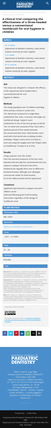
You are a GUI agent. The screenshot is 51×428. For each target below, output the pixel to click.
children (6, 226)
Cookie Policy (31, 413)
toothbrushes (27, 226)
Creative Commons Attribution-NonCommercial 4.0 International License (23, 320)
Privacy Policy (19, 413)
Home (4, 12)
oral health (15, 226)
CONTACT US (25, 403)
